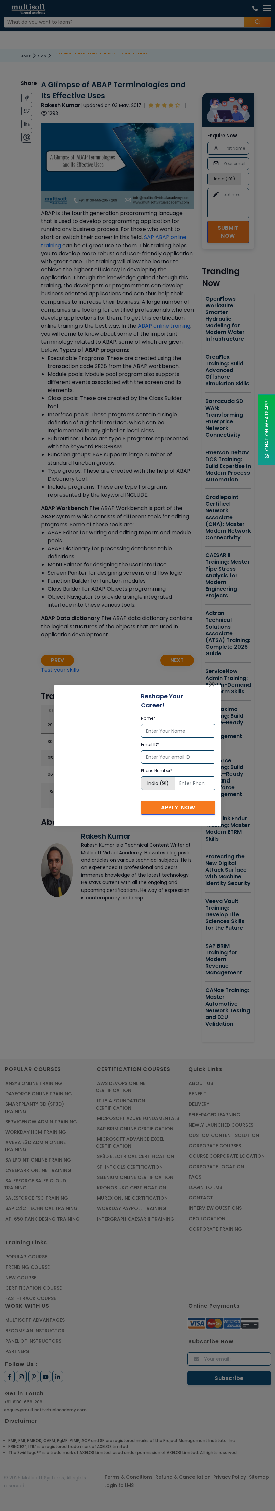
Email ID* (150, 744)
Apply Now (178, 807)
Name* (148, 718)
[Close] (211, 684)
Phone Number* (156, 770)
